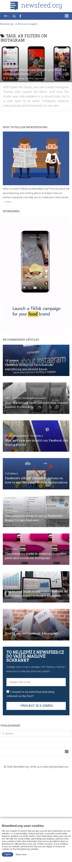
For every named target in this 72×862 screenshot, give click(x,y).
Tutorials (11, 360)
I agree (7, 854)
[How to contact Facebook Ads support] (36, 624)
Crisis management (34, 398)
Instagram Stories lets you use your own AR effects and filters (35, 72)
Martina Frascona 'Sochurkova (31, 78)
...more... (8, 201)
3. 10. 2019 (8, 78)
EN (5, 16)
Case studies (13, 398)
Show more (21, 854)
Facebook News (11, 66)
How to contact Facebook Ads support (32, 633)
